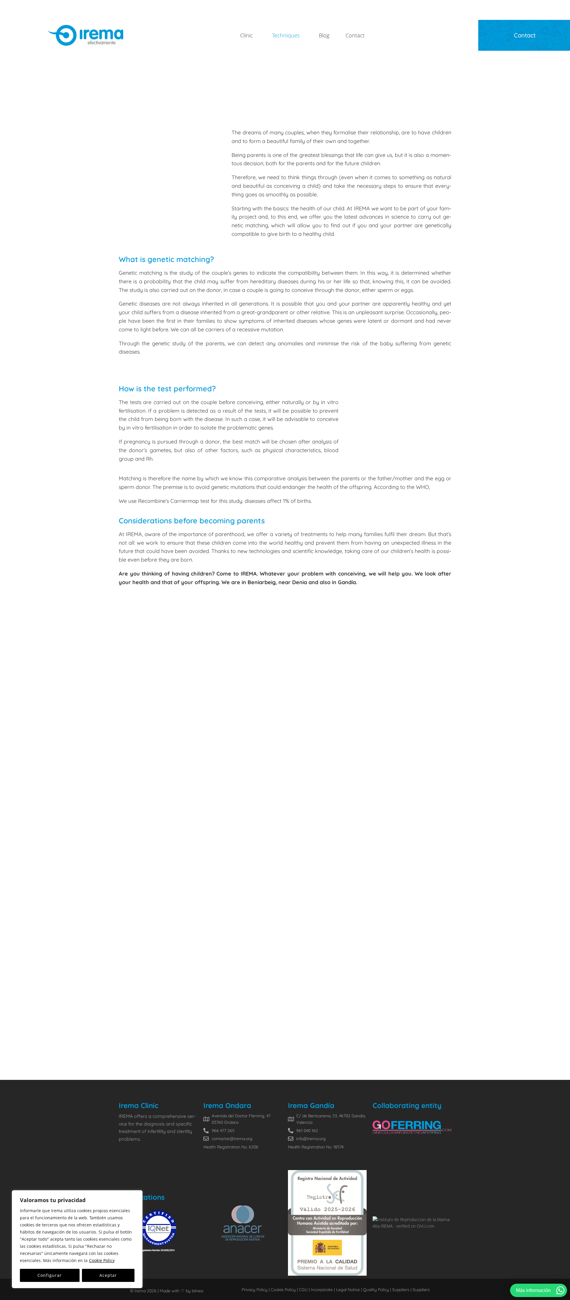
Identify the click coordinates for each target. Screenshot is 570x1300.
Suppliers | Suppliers (411, 1289)
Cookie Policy (102, 1260)
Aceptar (108, 1275)
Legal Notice (348, 1289)
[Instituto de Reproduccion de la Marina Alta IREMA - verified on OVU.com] (412, 1226)
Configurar (49, 1275)
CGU (303, 1289)
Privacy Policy (254, 1289)
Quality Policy (376, 1289)
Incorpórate (321, 1289)
